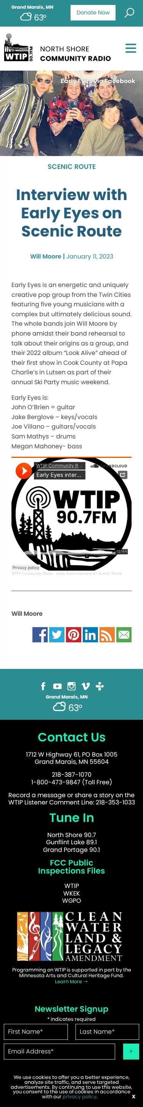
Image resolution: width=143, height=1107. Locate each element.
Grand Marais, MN (32, 7)
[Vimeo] (85, 685)
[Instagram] (71, 685)
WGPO (71, 900)
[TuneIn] (99, 685)
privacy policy (79, 1096)
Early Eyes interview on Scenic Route (89, 573)
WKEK (71, 893)
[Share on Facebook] (40, 634)
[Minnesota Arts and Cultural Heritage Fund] (71, 936)
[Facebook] (43, 685)
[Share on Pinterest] (73, 634)
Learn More (69, 981)
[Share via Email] (124, 634)
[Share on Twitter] (56, 634)
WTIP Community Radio (32, 573)
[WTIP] (59, 46)
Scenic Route (72, 167)
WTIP (71, 886)
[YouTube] (57, 685)
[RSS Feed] (107, 634)
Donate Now (93, 12)
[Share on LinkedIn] (90, 634)
